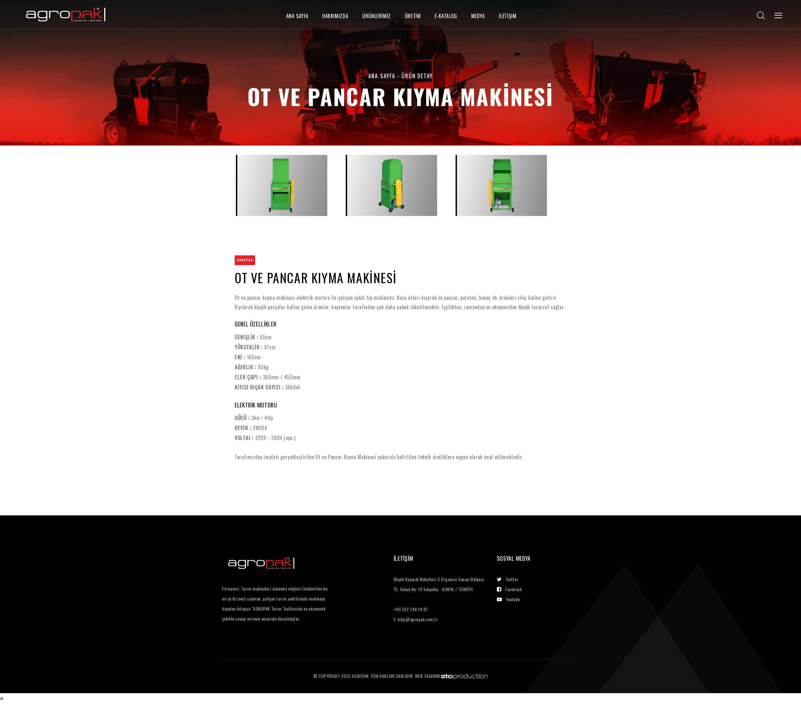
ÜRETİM (413, 16)
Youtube (513, 599)
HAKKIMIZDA (335, 16)
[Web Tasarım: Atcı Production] (464, 676)
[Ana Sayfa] (66, 13)
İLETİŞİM (507, 16)
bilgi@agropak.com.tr (418, 619)
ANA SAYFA (297, 16)
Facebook (513, 589)
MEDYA (478, 16)
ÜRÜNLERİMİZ (376, 16)
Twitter (511, 579)
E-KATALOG (446, 16)
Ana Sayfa (381, 76)
